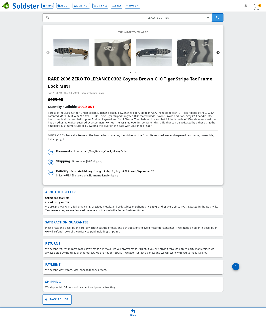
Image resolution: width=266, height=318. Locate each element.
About (63, 5)
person (246, 6)
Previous (48, 52)
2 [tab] (136, 72)
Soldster (25, 5)
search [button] (48, 18)
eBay (116, 5)
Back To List (57, 299)
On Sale (100, 5)
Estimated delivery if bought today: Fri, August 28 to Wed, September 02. (112, 171)
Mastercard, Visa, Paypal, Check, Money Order (100, 151)
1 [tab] (130, 72)
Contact (81, 5)
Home (47, 5)
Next (218, 52)
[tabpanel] (71, 52)
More (132, 5)
